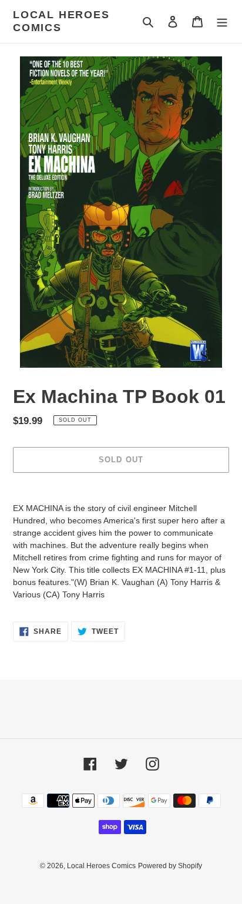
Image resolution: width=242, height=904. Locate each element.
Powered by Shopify (170, 866)
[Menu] (222, 21)
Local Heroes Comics (61, 21)
